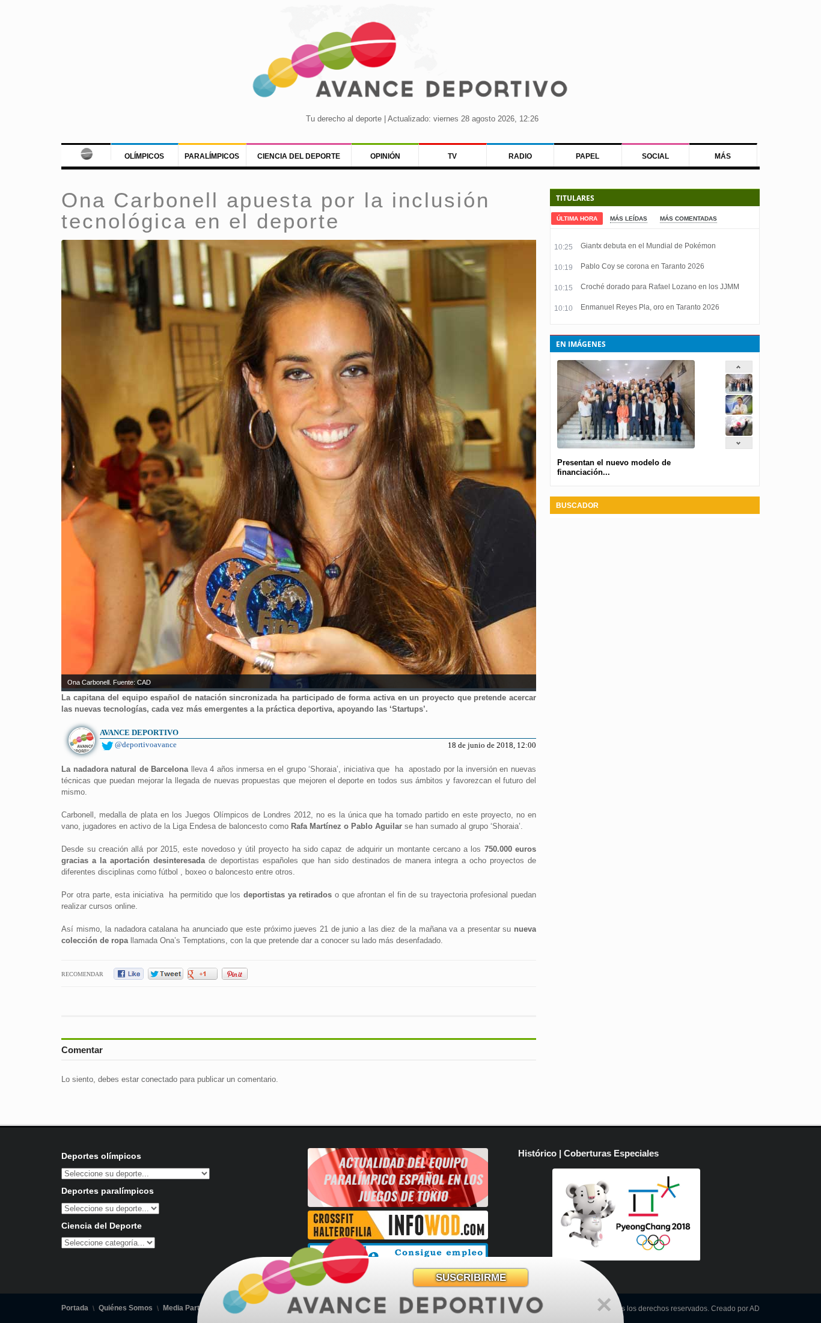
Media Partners (189, 1308)
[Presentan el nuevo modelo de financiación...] (738, 391)
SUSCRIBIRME (471, 1277)
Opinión (385, 156)
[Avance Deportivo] (411, 63)
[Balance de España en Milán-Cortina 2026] (738, 412)
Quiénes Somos (126, 1308)
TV (452, 156)
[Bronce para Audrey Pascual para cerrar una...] (738, 433)
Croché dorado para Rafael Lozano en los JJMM (660, 287)
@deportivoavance (146, 744)
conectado (159, 1079)
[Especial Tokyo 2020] (398, 1204)
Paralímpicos (212, 156)
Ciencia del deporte (298, 156)
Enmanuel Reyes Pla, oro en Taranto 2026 (650, 307)
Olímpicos (144, 156)
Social (655, 156)
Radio (520, 156)
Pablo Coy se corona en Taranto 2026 (642, 266)
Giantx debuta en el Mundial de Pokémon (648, 246)
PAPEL (587, 156)
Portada (74, 1308)
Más (723, 156)
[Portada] (85, 151)
